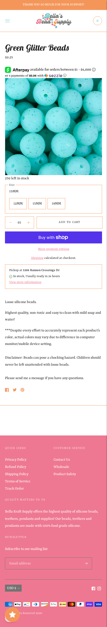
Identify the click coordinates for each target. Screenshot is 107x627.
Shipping (37, 258)
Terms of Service (17, 481)
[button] (53, 75)
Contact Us (62, 460)
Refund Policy (15, 467)
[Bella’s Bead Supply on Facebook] (93, 589)
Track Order (14, 489)
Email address (19, 557)
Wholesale (61, 467)
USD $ (11, 588)
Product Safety (65, 474)
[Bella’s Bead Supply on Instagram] (99, 589)
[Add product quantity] (10, 222)
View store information (25, 282)
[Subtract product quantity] (28, 222)
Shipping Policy (16, 474)
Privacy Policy (15, 460)
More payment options (53, 249)
